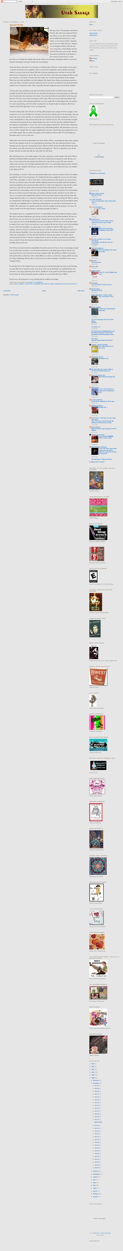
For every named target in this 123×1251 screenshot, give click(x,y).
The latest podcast (96, 262)
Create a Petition (100, 157)
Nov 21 (97, 1111)
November (96, 1083)
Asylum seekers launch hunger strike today (107, 309)
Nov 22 (97, 1108)
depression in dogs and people (66, 283)
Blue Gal (93, 261)
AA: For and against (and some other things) (102, 320)
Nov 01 (97, 1168)
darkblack (94, 283)
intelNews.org (95, 219)
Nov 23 (97, 1105)
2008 (93, 1078)
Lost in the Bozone (96, 207)
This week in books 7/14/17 (106, 296)
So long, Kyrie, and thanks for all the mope (102, 401)
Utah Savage (61, 8)
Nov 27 (97, 1094)
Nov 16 (97, 1125)
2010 (93, 1072)
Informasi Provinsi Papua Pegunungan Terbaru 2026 (106, 229)
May (94, 1185)
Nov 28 (97, 1091)
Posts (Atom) (15, 295)
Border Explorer (96, 307)
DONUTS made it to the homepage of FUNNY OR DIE (103, 429)
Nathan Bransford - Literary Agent (101, 295)
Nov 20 (97, 1114)
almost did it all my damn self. (107, 377)
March (95, 1191)
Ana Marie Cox (95, 327)
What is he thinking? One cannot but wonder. (107, 251)
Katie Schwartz (95, 427)
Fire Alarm (102, 208)
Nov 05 (97, 1156)
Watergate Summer (97, 406)
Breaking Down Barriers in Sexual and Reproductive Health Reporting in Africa (102, 333)
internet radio (96, 1233)
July (94, 1180)
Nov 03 (97, 1162)
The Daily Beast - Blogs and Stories (101, 459)
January (95, 1197)
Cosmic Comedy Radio (106, 1233)
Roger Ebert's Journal (97, 462)
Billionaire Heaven (96, 195)
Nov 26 (97, 1097)
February (96, 1194)
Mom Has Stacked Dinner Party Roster (102, 340)
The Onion (94, 339)
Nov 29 (97, 1088)
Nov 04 (97, 1159)
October (95, 1171)
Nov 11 (97, 1139)
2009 (93, 1075)
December (96, 1080)
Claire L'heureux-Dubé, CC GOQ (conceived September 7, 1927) (107, 390)
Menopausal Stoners (97, 357)
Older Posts (81, 291)
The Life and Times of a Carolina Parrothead (101, 240)
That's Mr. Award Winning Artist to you (108, 273)
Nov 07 (97, 1151)
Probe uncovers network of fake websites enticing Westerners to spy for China (102, 221)
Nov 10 (97, 1142)
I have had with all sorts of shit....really (106, 347)
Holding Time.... (103, 407)
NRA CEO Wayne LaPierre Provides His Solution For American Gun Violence (102, 422)
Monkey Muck (95, 271)
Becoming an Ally (104, 358)
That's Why (94, 266)
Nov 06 (97, 1154)
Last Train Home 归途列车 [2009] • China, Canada (106, 437)
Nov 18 (97, 1117)
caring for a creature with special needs (39, 283)
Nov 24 (97, 1102)
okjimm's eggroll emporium (99, 345)
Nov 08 (97, 1148)
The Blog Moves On (96, 290)
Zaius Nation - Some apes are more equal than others (103, 418)
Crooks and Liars (96, 199)
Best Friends (19, 283)
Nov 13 (97, 1134)
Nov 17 (97, 1119)
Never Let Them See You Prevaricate (101, 285)
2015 (93, 1064)
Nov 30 (97, 1086)
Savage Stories (93, 33)
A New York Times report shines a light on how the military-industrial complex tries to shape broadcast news (108, 451)
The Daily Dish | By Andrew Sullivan (102, 369)
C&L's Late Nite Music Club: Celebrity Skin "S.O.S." (103, 202)
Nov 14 (97, 1131)
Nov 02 (97, 1165)
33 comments (38, 282)
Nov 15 (97, 1128)
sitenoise (92, 61)
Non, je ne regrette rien (98, 375)
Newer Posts (7, 291)
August (95, 1177)
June (94, 1182)
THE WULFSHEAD (97, 248)
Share (91, 24)
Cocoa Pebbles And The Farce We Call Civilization (101, 243)
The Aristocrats (96, 227)
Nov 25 (97, 1100)
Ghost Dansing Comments (99, 447)
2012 (93, 1066)
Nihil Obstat (95, 387)
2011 (93, 1069)
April (95, 1188)
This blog (93, 322)
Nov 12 (97, 1137)
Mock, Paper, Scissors (97, 193)
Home (44, 291)
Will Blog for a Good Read (97, 173)
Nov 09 (97, 1145)
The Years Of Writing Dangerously (100, 371)
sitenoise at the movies (97, 435)
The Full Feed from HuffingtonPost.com (103, 331)
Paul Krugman (95, 289)
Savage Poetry (93, 35)
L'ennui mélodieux (96, 400)
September (96, 1174)
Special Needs (16, 24)
